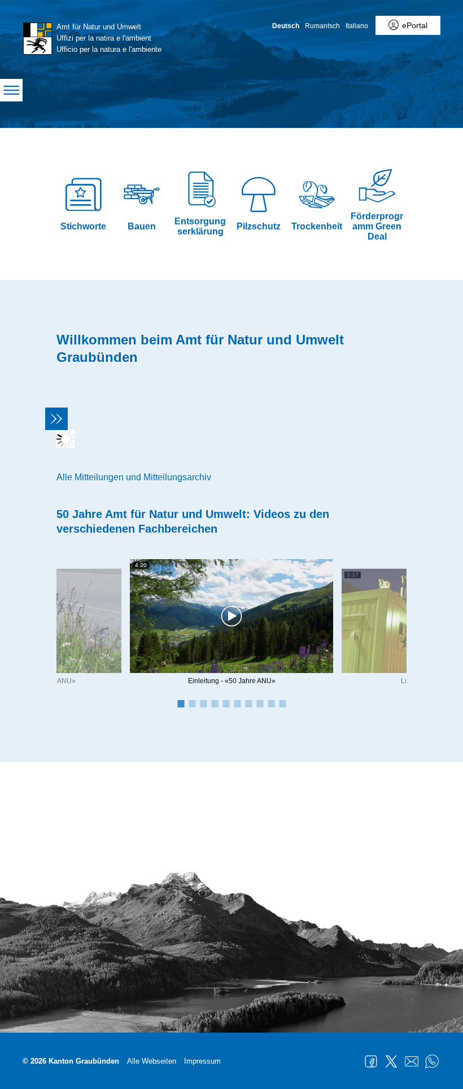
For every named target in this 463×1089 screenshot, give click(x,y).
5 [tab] (225, 703)
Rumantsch (322, 26)
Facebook (370, 1061)
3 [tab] (203, 703)
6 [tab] (237, 703)
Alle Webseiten (151, 1061)
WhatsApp (431, 1061)
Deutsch (285, 26)
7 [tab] (248, 703)
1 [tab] (180, 703)
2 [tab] (192, 703)
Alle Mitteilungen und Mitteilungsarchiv (133, 477)
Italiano (357, 26)
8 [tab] (259, 703)
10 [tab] (282, 703)
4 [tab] (214, 703)
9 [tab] (271, 703)
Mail (411, 1061)
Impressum (202, 1061)
